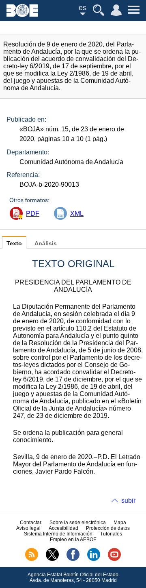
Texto (14, 243)
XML (77, 213)
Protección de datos (108, 528)
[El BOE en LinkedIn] (93, 559)
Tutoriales (111, 534)
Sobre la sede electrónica (77, 522)
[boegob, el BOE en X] (52, 559)
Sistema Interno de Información (58, 534)
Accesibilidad (63, 528)
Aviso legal (28, 528)
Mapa (120, 522)
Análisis (45, 243)
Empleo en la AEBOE (73, 539)
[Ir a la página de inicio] (22, 14)
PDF (32, 213)
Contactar (30, 522)
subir (128, 500)
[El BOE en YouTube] (114, 559)
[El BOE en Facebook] (73, 559)
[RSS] (31, 559)
